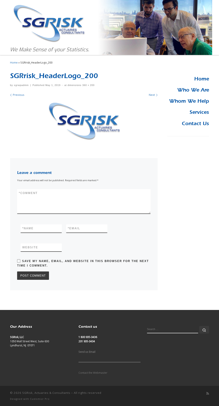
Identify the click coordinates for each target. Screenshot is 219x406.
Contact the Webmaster (92, 372)
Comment (28, 193)
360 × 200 (88, 85)
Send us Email (86, 351)
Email (74, 228)
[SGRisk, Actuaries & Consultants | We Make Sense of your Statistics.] (48, 22)
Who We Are (193, 90)
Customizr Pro (40, 398)
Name (28, 228)
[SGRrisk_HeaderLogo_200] (83, 121)
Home (14, 62)
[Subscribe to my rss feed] (207, 393)
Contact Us (195, 123)
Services (199, 112)
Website (30, 247)
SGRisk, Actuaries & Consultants (46, 393)
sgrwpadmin (21, 85)
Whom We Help (189, 101)
